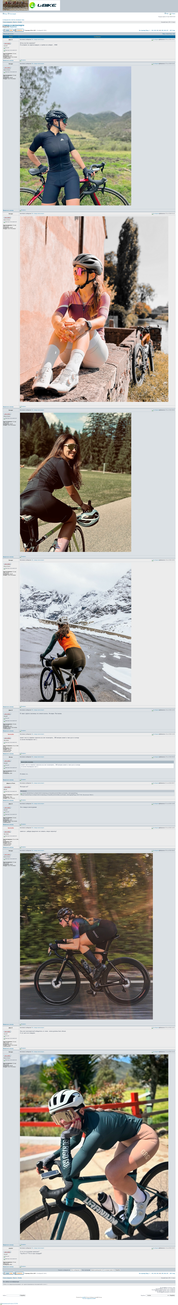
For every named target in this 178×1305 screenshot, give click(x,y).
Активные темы (20, 19)
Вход (5, 13)
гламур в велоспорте (13, 25)
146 (165, 30)
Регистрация (12, 13)
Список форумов (7, 22)
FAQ (167, 13)
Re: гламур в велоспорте (38, 39)
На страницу (142, 30)
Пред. (147, 30)
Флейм (20, 22)
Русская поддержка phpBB (89, 1298)
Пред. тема (165, 33)
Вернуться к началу (8, 60)
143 (157, 30)
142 (155, 30)
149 (171, 30)
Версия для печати (8, 33)
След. (173, 30)
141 (152, 30)
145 (162, 30)
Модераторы (13, 26)
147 (167, 30)
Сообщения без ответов (9, 19)
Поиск (173, 13)
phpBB (83, 1297)
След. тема (172, 33)
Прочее (15, 22)
